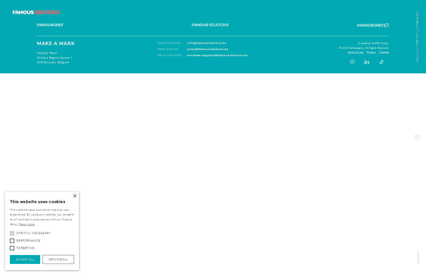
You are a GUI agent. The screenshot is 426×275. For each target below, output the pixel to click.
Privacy (418, 257)
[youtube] (366, 61)
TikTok (417, 56)
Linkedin (417, 40)
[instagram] (352, 61)
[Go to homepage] (36, 12)
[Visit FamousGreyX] (373, 23)
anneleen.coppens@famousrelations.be (217, 55)
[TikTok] (381, 61)
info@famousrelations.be (206, 43)
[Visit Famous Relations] (210, 23)
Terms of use (355, 52)
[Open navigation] (417, 137)
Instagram (417, 20)
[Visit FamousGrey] (50, 23)
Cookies (384, 52)
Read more (27, 224)
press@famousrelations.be (207, 49)
